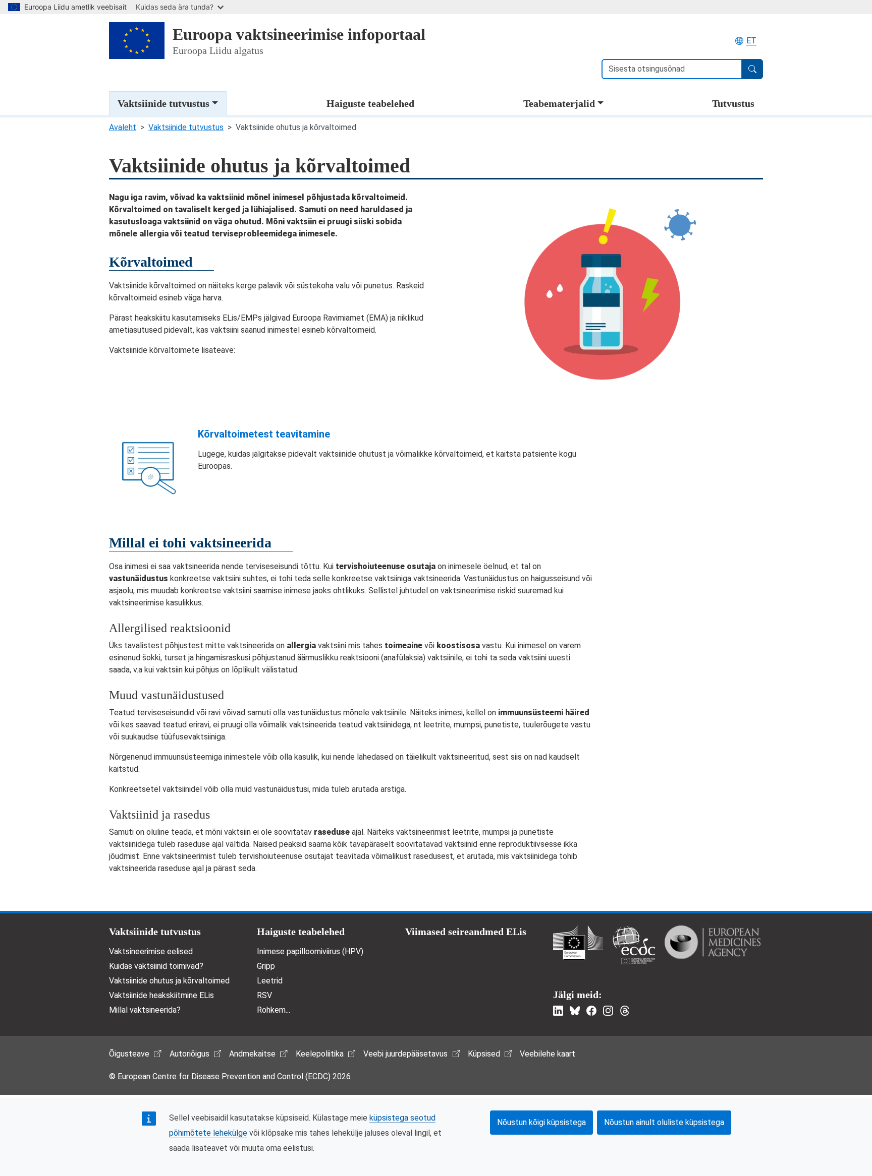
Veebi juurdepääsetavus (405, 1054)
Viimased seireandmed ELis (465, 931)
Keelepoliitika (320, 1054)
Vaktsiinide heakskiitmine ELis (161, 995)
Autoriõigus (189, 1054)
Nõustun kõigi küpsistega (541, 1122)
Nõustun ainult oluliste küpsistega (664, 1122)
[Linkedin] (558, 1011)
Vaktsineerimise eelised (151, 951)
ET (751, 40)
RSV (264, 995)
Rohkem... (273, 1010)
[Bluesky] (575, 1011)
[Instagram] (608, 1011)
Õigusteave (129, 1054)
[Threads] (625, 1011)
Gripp (266, 966)
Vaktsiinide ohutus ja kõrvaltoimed (169, 980)
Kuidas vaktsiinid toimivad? (156, 966)
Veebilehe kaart (547, 1054)
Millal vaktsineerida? (145, 1010)
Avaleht (122, 127)
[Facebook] (591, 1011)
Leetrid (270, 980)
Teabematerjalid (559, 103)
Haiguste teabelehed (370, 103)
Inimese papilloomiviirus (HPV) (310, 951)
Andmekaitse (252, 1054)
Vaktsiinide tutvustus (163, 103)
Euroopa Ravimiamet (712, 942)
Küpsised (484, 1054)
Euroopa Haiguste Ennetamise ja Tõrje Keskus (634, 944)
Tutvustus (733, 103)
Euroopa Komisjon (578, 942)
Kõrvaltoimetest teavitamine (264, 434)
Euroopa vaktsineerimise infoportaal (299, 34)
